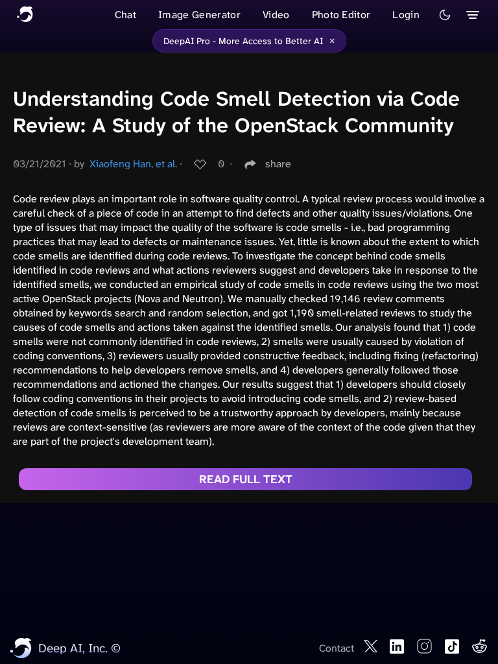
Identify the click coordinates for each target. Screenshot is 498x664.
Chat (125, 14)
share (278, 164)
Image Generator (199, 14)
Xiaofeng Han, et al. (133, 164)
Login (406, 14)
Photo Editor (341, 14)
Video (276, 14)
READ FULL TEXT (245, 479)
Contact (336, 648)
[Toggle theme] (444, 15)
